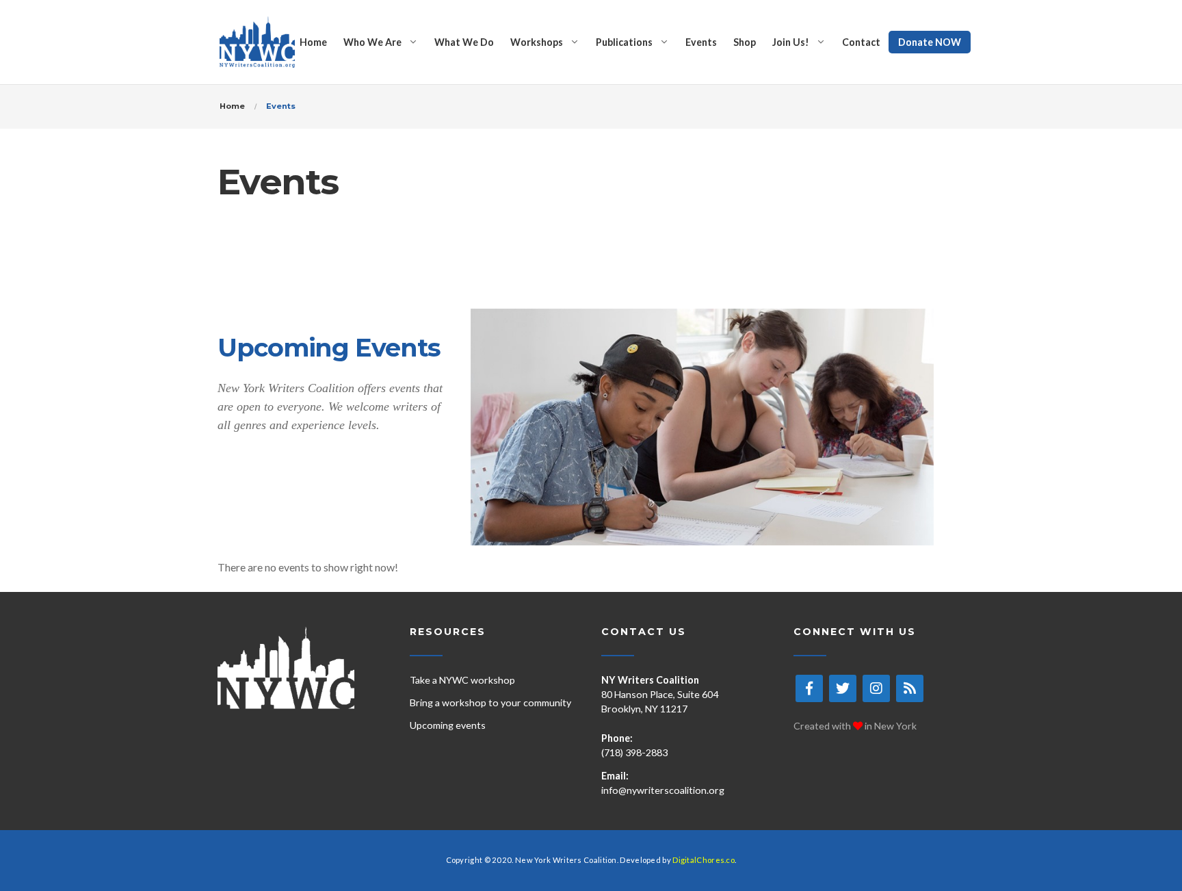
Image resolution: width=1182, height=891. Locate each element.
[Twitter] (842, 688)
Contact (861, 42)
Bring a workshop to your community (490, 702)
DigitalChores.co (703, 859)
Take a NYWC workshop (462, 680)
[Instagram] (876, 688)
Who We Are (372, 42)
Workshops (536, 42)
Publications (624, 42)
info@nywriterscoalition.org (662, 790)
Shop (744, 42)
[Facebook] (809, 688)
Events (701, 42)
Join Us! (790, 42)
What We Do (464, 42)
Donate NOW (929, 42)
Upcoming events (448, 725)
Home (313, 42)
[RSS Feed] (909, 688)
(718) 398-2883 (634, 752)
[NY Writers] (257, 42)
